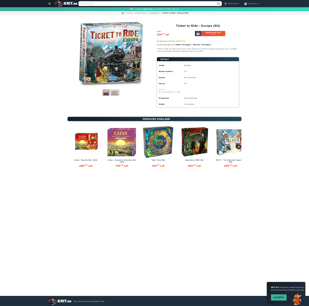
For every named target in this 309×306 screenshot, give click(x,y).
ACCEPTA (279, 297)
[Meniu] (49, 3)
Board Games (141, 13)
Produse (129, 13)
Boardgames (154, 13)
